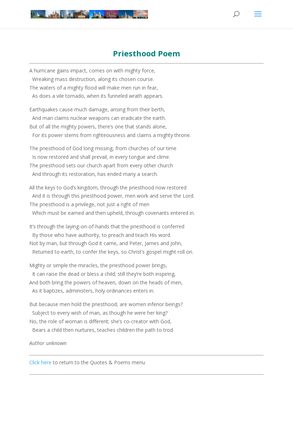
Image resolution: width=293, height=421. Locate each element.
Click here (40, 362)
